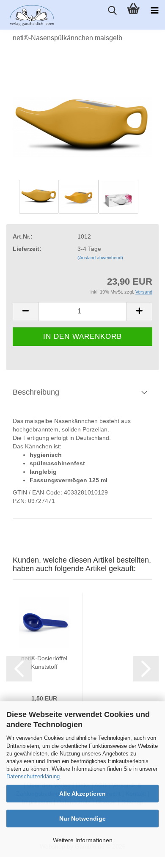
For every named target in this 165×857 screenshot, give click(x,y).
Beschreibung (36, 392)
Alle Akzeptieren (82, 793)
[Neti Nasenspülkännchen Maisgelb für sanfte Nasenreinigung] (82, 113)
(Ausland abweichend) (100, 257)
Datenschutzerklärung (33, 776)
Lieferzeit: (27, 248)
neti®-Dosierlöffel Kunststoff (44, 662)
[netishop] (21, 15)
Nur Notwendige (82, 818)
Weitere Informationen (83, 840)
